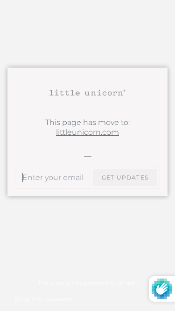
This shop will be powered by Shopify (88, 282)
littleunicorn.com (87, 132)
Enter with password (43, 298)
